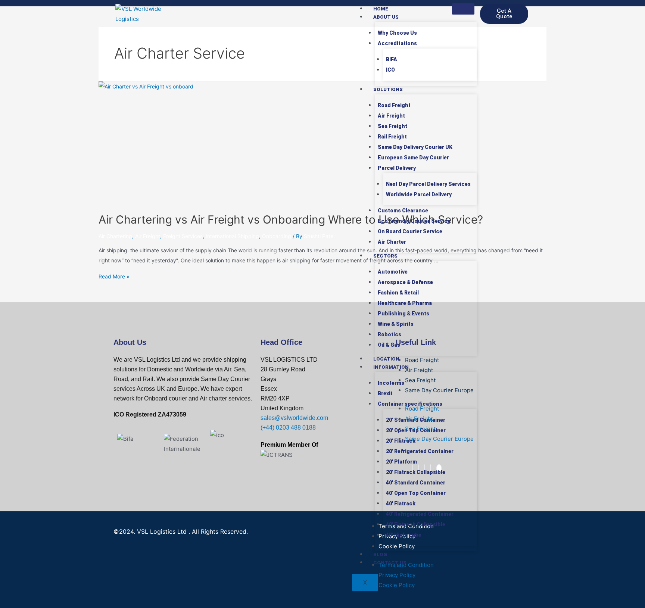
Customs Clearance (403, 210)
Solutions (388, 89)
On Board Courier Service (410, 231)
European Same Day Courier (413, 157)
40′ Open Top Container (416, 493)
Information (391, 367)
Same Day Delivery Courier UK (415, 147)
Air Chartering (115, 236)
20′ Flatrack (400, 441)
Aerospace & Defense (405, 282)
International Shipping (232, 236)
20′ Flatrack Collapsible (415, 472)
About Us (386, 17)
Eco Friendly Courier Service (414, 221)
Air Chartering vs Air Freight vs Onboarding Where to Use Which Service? (291, 219)
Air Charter (392, 242)
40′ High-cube (403, 535)
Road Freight (394, 105)
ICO (390, 70)
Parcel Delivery (397, 168)
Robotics (389, 334)
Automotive (393, 272)
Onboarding (276, 236)
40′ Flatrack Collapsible (415, 524)
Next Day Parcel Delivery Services (428, 184)
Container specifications (410, 404)
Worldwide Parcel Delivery (419, 194)
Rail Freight (392, 137)
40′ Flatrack (400, 503)
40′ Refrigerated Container (420, 514)
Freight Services (183, 236)
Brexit (385, 393)
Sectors (385, 256)
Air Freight (391, 116)
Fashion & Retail (398, 293)
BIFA (391, 59)
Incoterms (391, 383)
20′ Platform (401, 462)
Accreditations (397, 43)
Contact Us (389, 562)
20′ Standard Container (415, 420)
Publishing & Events (403, 314)
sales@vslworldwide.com (294, 418)
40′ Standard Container (415, 483)
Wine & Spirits (396, 324)
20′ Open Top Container (416, 430)
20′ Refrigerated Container (420, 451)
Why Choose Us (397, 33)
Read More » (114, 276)
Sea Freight (392, 126)
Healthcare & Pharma (405, 303)
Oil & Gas (389, 345)
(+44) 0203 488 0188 (288, 427)
